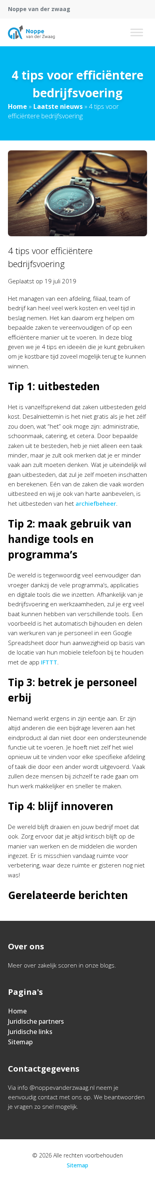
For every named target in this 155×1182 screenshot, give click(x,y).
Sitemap (20, 1042)
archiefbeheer (96, 503)
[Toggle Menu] (136, 32)
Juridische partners (36, 1021)
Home (17, 106)
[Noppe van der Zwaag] (31, 32)
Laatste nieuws (58, 106)
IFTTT (49, 662)
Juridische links (30, 1031)
